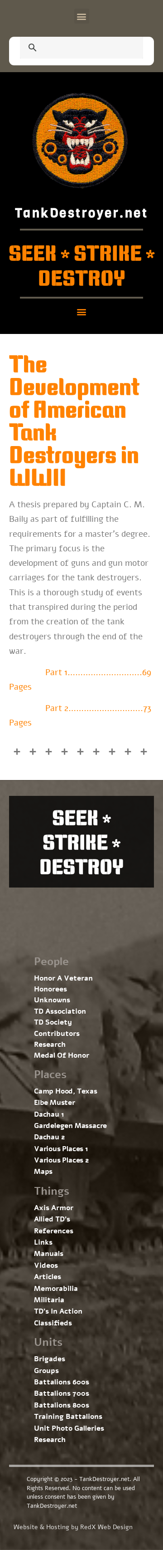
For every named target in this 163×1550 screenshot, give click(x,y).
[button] (81, 16)
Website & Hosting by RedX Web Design (73, 1527)
